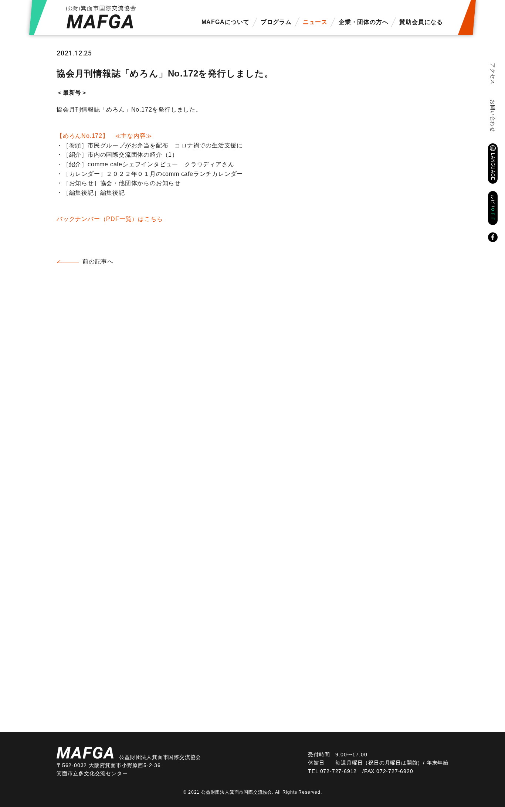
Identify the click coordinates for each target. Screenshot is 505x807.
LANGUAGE (492, 166)
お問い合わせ (493, 115)
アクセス (493, 74)
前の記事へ (97, 261)
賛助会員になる (421, 22)
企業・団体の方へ (363, 22)
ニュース (315, 22)
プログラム (276, 22)
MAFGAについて (225, 22)
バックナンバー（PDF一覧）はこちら (110, 219)
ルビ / (492, 208)
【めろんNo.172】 (104, 136)
